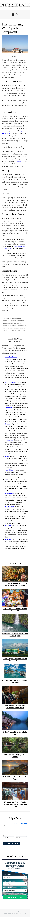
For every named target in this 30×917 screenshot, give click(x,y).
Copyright (17, 912)
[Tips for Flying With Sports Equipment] (15, 44)
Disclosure (11, 912)
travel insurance (20, 98)
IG (20, 912)
